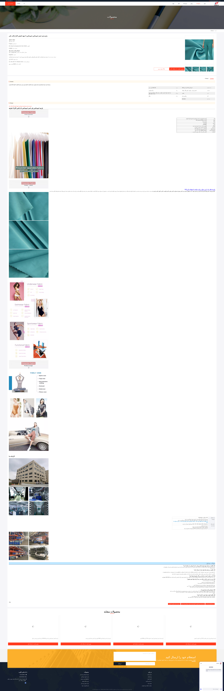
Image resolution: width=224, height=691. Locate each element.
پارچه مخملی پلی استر (85, 683)
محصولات (198, 3)
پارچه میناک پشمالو (85, 681)
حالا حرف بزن (10, 3)
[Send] (201, 689)
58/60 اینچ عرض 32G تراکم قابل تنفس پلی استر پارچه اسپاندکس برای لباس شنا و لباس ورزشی (39, 638)
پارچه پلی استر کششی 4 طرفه (174, 603)
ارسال (119, 663)
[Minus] (201, 663)
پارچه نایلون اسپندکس (85, 676)
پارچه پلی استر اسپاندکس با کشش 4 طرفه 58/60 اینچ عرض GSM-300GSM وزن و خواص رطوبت (144, 638)
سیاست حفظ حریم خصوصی (147, 685)
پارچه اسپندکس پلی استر (84, 674)
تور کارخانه (150, 676)
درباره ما (185, 3)
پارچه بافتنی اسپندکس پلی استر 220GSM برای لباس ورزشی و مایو (203, 638)
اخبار (179, 3)
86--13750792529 (19, 0)
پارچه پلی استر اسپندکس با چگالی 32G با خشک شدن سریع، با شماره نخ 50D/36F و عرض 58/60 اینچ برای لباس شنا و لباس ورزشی (87, 639)
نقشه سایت (150, 683)
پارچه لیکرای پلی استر (210, 603)
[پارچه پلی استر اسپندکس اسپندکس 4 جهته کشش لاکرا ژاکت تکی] (199, 49)
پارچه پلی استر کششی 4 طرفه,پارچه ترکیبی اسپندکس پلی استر (193, 603)
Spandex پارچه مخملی (85, 679)
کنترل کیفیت (149, 679)
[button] (213, 69)
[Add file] (221, 689)
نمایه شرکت (149, 674)
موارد (173, 3)
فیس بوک (25, 683)
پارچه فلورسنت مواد (85, 685)
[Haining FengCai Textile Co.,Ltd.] (216, 4)
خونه (205, 3)
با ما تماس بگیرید (149, 681)
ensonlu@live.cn (10, 0)
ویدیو (191, 3)
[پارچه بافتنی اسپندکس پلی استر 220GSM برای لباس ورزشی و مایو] (191, 626)
